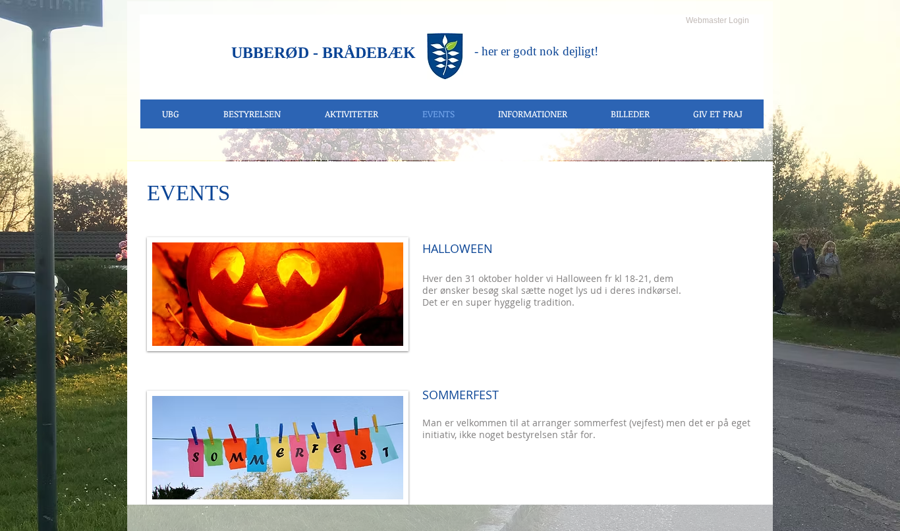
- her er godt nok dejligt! (536, 51)
